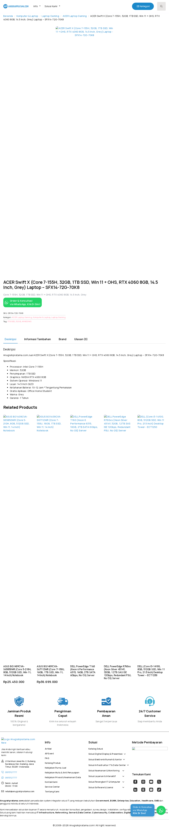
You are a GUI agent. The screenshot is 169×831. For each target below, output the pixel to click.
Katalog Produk (52, 763)
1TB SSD (11, 321)
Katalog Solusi (95, 748)
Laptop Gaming (50, 16)
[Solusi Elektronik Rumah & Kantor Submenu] (123, 758)
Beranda (8, 16)
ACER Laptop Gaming (75, 16)
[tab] (10, 339)
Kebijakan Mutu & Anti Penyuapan (62, 772)
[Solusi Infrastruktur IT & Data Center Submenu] (127, 763)
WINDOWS (27, 321)
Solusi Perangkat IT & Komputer (104, 781)
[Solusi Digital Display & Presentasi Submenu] (124, 752)
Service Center (52, 786)
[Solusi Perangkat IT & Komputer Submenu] (122, 780)
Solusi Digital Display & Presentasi (105, 753)
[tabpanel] (84, 374)
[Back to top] (161, 823)
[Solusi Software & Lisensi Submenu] (122, 786)
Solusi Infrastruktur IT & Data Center (107, 765)
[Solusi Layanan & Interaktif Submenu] (122, 774)
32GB (18, 321)
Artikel (48, 748)
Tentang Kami (52, 791)
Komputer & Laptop (27, 16)
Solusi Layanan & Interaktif (102, 776)
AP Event (49, 753)
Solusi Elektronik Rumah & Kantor (105, 759)
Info (36, 6)
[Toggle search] (161, 6)
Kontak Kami (51, 782)
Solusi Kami (51, 6)
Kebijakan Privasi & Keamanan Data (63, 777)
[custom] (135, 781)
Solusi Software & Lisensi (100, 787)
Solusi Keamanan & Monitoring (103, 770)
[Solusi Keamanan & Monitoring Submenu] (122, 769)
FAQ (47, 758)
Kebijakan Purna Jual (55, 767)
